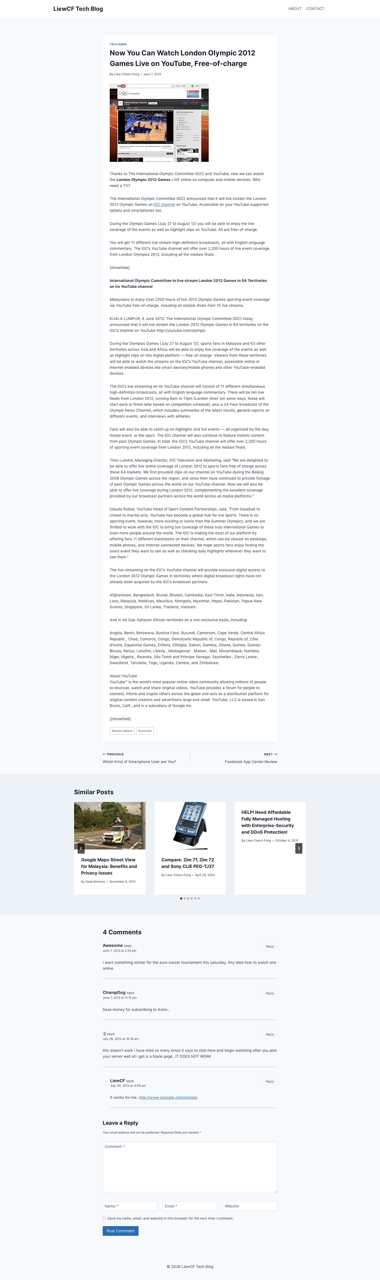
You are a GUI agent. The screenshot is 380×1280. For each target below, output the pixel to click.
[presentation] (110, 825)
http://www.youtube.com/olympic (168, 1097)
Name (111, 1206)
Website (232, 1206)
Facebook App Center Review (251, 758)
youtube (145, 730)
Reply (270, 946)
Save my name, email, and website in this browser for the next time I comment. (171, 1218)
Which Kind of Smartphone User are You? (139, 758)
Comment (115, 1146)
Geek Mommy (95, 881)
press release (122, 730)
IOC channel (164, 204)
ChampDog (114, 992)
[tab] (181, 898)
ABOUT (295, 8)
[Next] (298, 848)
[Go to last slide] (81, 848)
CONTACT (315, 8)
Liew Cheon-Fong (126, 74)
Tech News (118, 44)
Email (171, 1206)
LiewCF (117, 1080)
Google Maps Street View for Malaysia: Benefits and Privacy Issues (109, 866)
